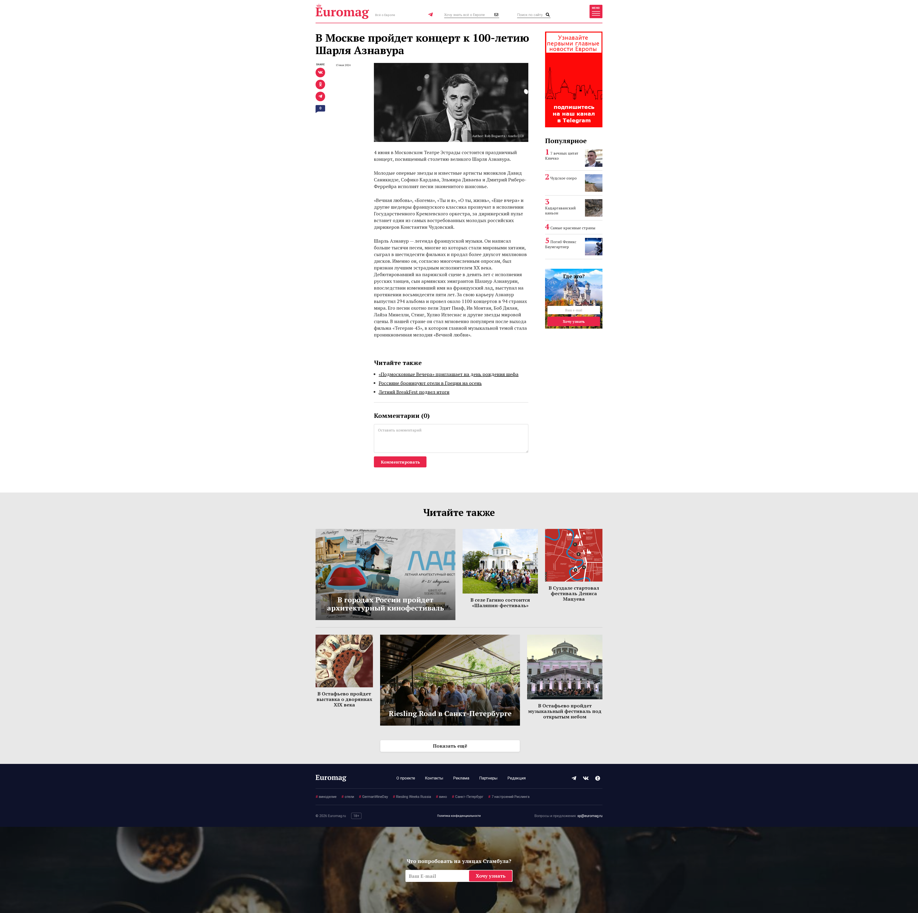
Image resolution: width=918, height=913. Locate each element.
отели (347, 797)
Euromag (342, 11)
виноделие (326, 797)
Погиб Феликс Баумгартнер (560, 244)
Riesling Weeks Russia (412, 797)
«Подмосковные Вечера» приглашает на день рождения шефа (449, 374)
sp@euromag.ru (589, 816)
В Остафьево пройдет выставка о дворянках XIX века (344, 699)
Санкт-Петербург (467, 797)
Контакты (434, 778)
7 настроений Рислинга (509, 797)
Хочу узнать (574, 321)
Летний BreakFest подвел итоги (414, 392)
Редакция (517, 778)
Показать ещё (450, 746)
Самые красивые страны (572, 227)
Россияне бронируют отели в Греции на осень (430, 383)
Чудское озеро (563, 178)
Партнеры (488, 778)
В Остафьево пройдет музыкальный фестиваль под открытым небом (564, 711)
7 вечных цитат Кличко (561, 156)
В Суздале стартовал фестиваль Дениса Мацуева (574, 593)
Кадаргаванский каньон (560, 210)
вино (441, 797)
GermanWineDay (373, 797)
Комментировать (400, 462)
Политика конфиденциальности (459, 816)
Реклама (461, 778)
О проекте (405, 778)
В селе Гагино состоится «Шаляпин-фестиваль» (500, 603)
